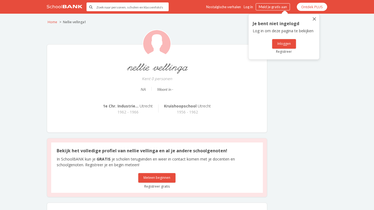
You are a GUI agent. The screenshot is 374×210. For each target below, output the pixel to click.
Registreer (284, 51)
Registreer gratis (157, 186)
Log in (248, 7)
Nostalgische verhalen (223, 7)
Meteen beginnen (156, 177)
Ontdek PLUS (312, 6)
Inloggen (284, 43)
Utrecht (128, 106)
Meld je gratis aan (273, 7)
